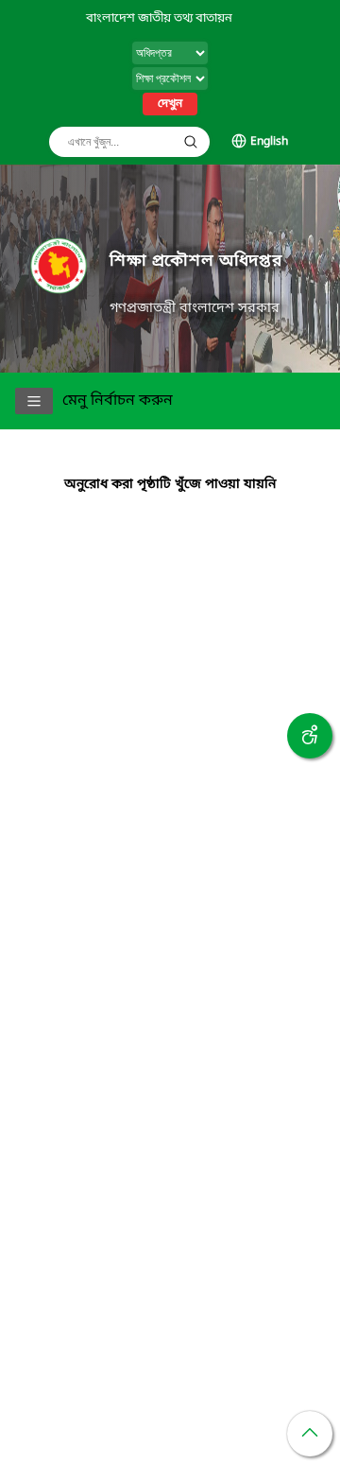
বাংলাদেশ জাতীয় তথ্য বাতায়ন (159, 18)
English (269, 141)
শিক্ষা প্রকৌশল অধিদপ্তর (196, 261)
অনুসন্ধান (191, 142)
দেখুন (170, 104)
